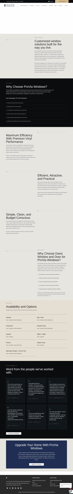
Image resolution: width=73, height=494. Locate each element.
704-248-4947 (38, 485)
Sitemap (40, 492)
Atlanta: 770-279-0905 (19, 1)
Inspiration (51, 1)
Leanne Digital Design (51, 492)
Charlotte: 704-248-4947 (11, 1)
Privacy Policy (36, 492)
